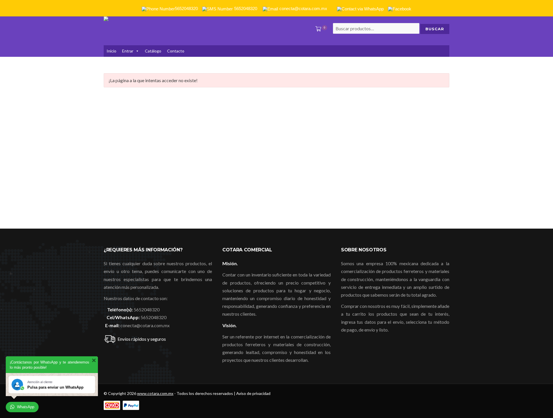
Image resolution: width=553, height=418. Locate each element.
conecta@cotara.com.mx (145, 325)
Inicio (111, 50)
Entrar (127, 50)
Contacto (175, 50)
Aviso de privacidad (253, 393)
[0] (317, 29)
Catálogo (153, 50)
